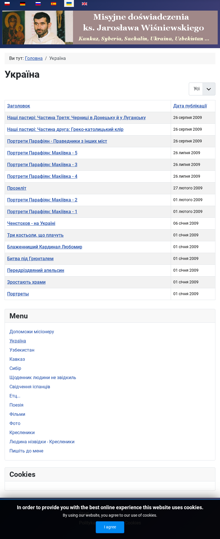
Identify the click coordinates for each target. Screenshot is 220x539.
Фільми (17, 414)
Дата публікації (190, 106)
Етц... (14, 396)
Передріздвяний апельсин (35, 270)
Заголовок (18, 106)
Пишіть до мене (26, 451)
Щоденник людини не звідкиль (42, 377)
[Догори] (210, 528)
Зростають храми (26, 282)
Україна (17, 341)
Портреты (18, 294)
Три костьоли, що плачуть (35, 235)
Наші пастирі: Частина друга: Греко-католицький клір (65, 129)
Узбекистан (21, 350)
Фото (14, 423)
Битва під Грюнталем (30, 258)
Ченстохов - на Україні (31, 223)
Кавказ (17, 359)
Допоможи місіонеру (31, 331)
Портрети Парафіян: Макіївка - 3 (42, 164)
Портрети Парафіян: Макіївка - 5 (42, 153)
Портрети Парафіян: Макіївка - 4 (42, 176)
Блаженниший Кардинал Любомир (44, 247)
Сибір (15, 368)
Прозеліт (16, 188)
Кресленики (22, 432)
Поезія (16, 405)
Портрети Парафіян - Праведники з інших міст (57, 141)
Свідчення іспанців (29, 386)
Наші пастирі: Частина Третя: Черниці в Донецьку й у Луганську (76, 117)
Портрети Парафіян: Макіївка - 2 (42, 200)
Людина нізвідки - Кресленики (41, 441)
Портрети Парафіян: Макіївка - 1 (42, 211)
